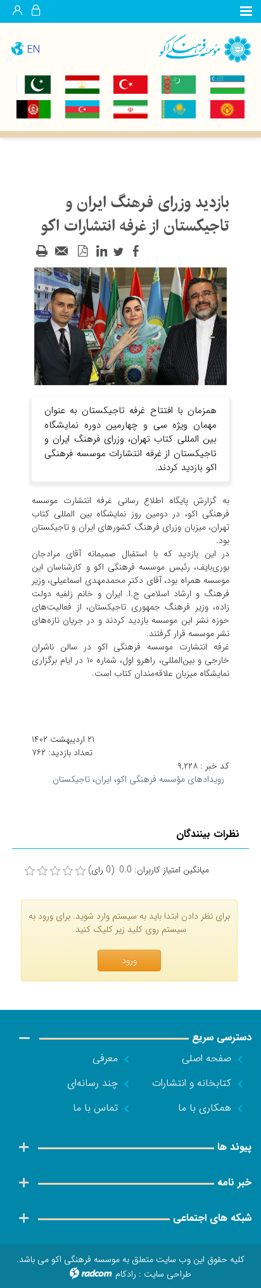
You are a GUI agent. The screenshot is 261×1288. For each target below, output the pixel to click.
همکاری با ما (204, 1108)
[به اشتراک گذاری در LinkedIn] (101, 251)
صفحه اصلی (206, 1058)
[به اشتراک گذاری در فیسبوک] (135, 251)
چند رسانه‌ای (92, 1083)
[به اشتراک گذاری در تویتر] (118, 251)
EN (33, 50)
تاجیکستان (71, 779)
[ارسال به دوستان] (62, 251)
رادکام (125, 1274)
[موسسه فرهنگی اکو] (195, 48)
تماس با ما (95, 1108)
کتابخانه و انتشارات (191, 1083)
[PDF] (82, 251)
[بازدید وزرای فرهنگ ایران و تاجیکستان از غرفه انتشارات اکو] (130, 326)
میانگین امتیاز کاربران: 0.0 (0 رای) (148, 870)
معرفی (105, 1058)
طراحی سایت (167, 1274)
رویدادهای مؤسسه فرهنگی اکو (170, 779)
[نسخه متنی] (42, 251)
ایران (103, 779)
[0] (29, 871)
